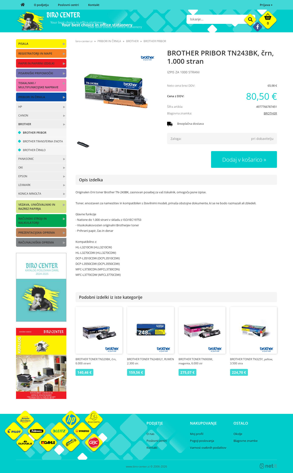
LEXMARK (24, 185)
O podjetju (41, 5)
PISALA (23, 43)
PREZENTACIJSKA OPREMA (36, 232)
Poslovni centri (68, 5)
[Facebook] (257, 27)
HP (20, 107)
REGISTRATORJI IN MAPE (35, 53)
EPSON (22, 176)
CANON (23, 115)
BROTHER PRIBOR (34, 133)
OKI (20, 167)
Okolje (237, 434)
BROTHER (24, 124)
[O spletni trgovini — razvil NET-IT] (268, 466)
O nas (150, 434)
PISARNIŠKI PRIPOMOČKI (35, 73)
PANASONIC (26, 159)
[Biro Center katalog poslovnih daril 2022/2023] (41, 320)
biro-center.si (84, 41)
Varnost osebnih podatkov (208, 447)
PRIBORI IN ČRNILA (31, 97)
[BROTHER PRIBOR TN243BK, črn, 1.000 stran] (117, 93)
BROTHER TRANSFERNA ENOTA (43, 141)
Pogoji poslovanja (202, 441)
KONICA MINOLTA (29, 194)
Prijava (266, 5)
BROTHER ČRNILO (34, 150)
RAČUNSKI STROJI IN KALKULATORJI (32, 220)
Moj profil (196, 434)
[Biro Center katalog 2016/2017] (41, 397)
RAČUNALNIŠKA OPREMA (36, 242)
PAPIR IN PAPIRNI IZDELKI (36, 63)
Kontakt (93, 5)
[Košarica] (268, 21)
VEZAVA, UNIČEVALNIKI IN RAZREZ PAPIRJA (36, 206)
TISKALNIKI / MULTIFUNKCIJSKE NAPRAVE (38, 85)
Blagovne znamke (245, 441)
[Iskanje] (250, 19)
